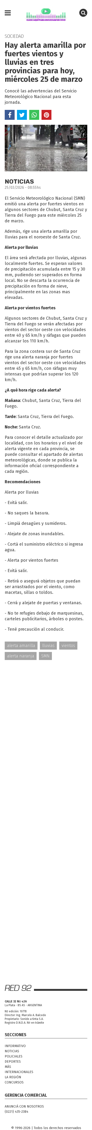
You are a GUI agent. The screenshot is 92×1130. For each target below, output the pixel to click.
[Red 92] (46, 13)
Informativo (15, 1046)
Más (8, 1067)
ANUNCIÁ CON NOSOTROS (24, 1106)
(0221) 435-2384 (16, 1112)
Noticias (12, 1051)
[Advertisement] (46, 714)
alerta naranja (20, 656)
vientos (68, 645)
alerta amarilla (21, 645)
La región (13, 1077)
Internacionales (19, 1072)
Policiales (13, 1056)
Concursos (14, 1082)
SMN (45, 656)
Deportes (13, 1062)
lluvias (48, 645)
